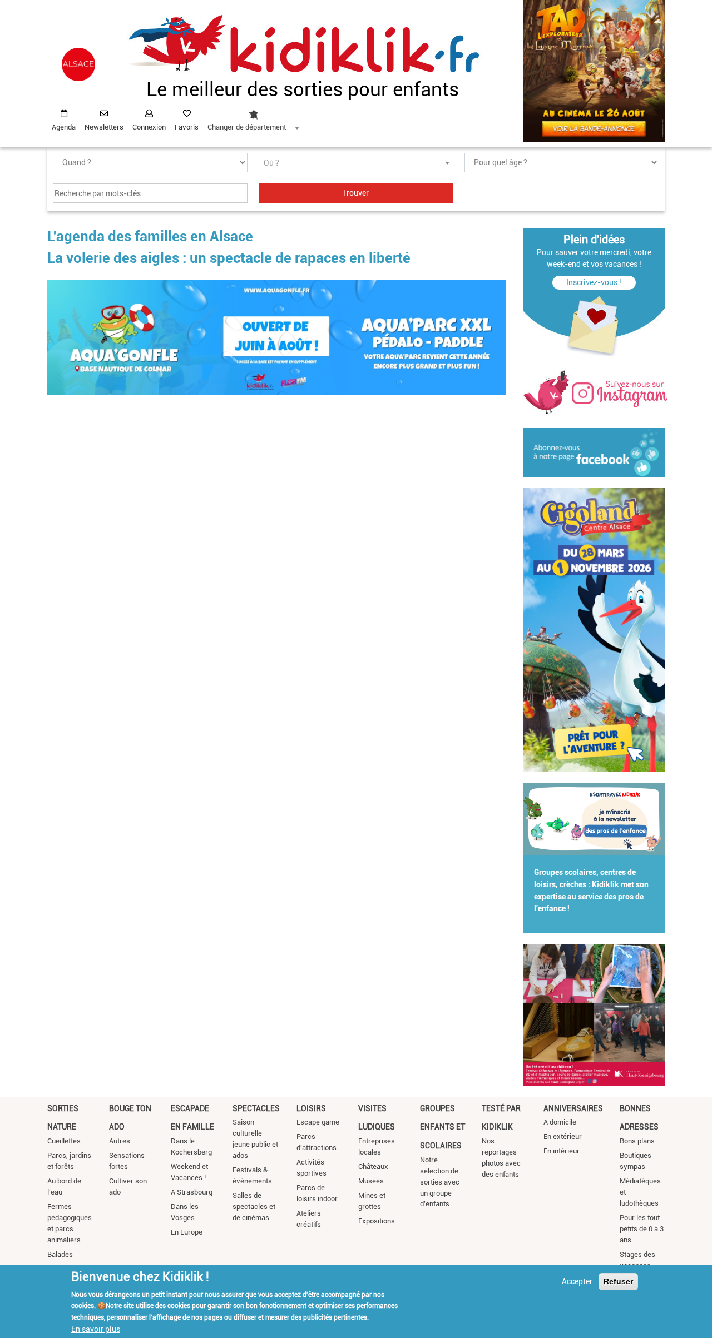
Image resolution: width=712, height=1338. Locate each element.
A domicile (559, 1122)
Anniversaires (573, 1108)
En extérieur (562, 1136)
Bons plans (637, 1141)
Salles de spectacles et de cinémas (254, 1206)
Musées (371, 1181)
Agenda (64, 127)
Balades (60, 1254)
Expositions (376, 1221)
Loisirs (311, 1108)
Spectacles (256, 1108)
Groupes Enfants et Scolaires (442, 1127)
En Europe (186, 1232)
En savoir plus (95, 1328)
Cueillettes (64, 1141)
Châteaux (373, 1166)
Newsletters (104, 127)
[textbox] (356, 163)
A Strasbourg (191, 1192)
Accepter (577, 1281)
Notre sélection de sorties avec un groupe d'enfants (439, 1182)
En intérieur (561, 1151)
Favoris (187, 127)
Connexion (149, 127)
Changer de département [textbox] (246, 127)
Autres (119, 1141)
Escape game (317, 1122)
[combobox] (253, 117)
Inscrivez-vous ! (593, 282)
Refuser (618, 1281)
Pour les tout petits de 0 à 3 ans (642, 1228)
